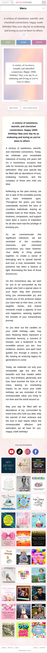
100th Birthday (30, 108)
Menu (23, 8)
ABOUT (35, 647)
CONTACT (42, 647)
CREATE (39, 42)
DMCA (17, 647)
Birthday (14, 108)
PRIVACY (10, 647)
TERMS (4, 647)
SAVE (8, 42)
